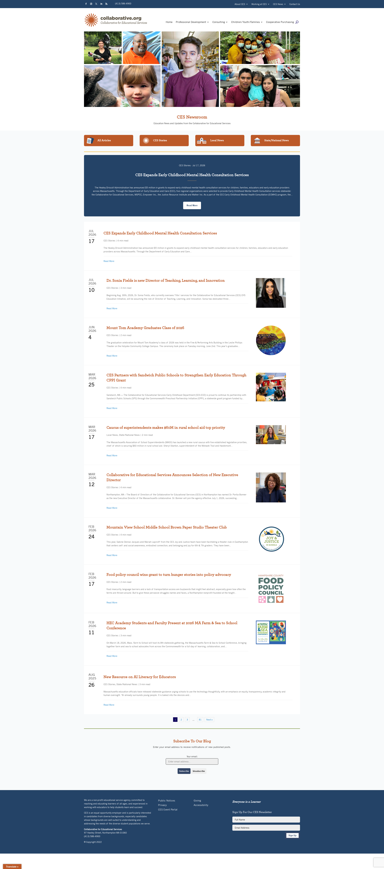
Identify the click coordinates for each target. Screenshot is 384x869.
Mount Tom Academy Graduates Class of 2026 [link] (145, 328)
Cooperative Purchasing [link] (280, 22)
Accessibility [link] (201, 805)
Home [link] (169, 22)
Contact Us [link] (294, 4)
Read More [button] (192, 205)
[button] (86, 4)
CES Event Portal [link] (167, 810)
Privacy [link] (162, 805)
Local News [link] (112, 434)
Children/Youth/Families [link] (245, 22)
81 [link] (200, 719)
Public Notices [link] (166, 801)
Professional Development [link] (191, 22)
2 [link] (181, 719)
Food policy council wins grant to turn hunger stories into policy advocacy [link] (168, 575)
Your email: (192, 756)
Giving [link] (197, 801)
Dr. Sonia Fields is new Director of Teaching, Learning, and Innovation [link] (165, 280)
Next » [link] (209, 719)
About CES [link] (240, 4)
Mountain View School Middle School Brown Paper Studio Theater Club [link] (166, 527)
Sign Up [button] (292, 835)
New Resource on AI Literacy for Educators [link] (140, 677)
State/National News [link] (129, 434)
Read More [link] (109, 261)
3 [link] (187, 719)
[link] (116, 26)
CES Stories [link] (185, 165)
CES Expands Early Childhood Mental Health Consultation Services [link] (192, 175)
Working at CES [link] (259, 4)
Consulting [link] (218, 22)
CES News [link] (278, 4)
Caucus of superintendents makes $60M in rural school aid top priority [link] (165, 427)
